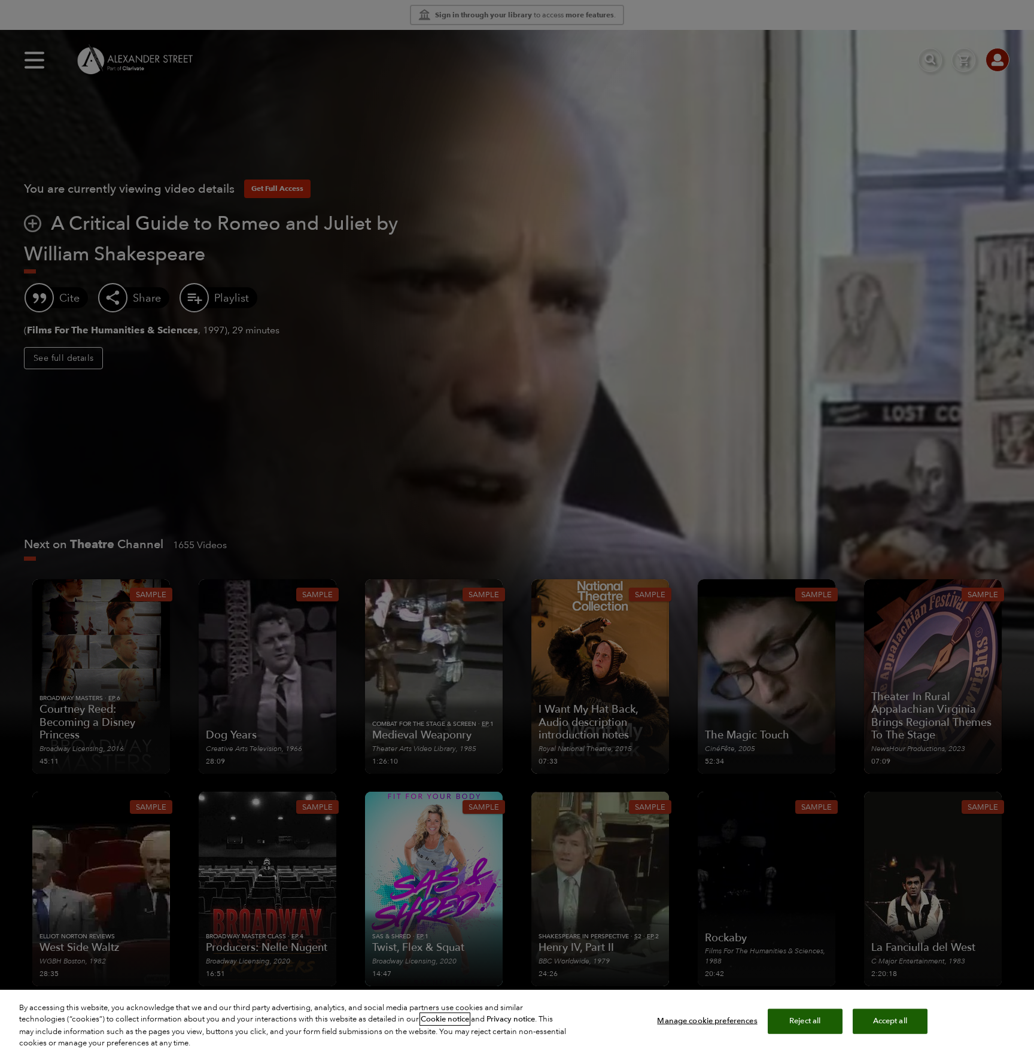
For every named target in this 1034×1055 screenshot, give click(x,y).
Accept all (890, 1021)
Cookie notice (445, 1019)
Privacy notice (510, 1019)
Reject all (804, 1021)
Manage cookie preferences (707, 1021)
